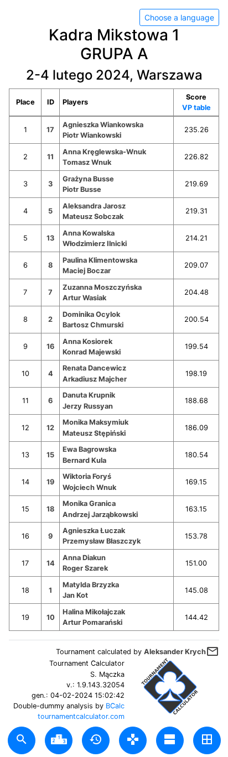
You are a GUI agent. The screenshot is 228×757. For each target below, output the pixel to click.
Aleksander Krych (175, 652)
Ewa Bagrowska (89, 449)
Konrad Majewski (92, 352)
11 (50, 157)
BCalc (115, 706)
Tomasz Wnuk (87, 162)
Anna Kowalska (89, 233)
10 (50, 617)
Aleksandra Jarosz (94, 206)
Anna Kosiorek (87, 341)
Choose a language (179, 17)
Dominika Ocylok (91, 314)
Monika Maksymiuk (95, 422)
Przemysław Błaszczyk (102, 541)
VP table (196, 107)
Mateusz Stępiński (94, 433)
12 (50, 428)
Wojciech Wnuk (89, 487)
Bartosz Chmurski (93, 325)
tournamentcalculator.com (81, 716)
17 (50, 130)
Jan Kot (75, 595)
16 (50, 346)
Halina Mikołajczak (94, 612)
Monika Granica (89, 503)
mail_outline (212, 651)
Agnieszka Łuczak (94, 530)
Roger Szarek (85, 568)
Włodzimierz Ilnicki (95, 243)
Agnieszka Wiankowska (103, 125)
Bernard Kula (84, 460)
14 (50, 563)
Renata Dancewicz (94, 368)
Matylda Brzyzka (91, 585)
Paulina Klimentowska (100, 260)
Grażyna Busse (88, 179)
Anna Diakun (84, 558)
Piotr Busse (82, 189)
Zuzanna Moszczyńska (102, 287)
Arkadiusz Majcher (95, 379)
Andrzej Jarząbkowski (100, 514)
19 (50, 482)
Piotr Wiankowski (92, 135)
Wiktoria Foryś (87, 476)
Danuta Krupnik (89, 395)
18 (50, 509)
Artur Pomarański (92, 622)
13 (50, 238)
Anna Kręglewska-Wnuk (104, 152)
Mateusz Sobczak (93, 216)
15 (50, 455)
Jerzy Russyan (88, 406)
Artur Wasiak (84, 298)
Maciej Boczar (87, 271)
